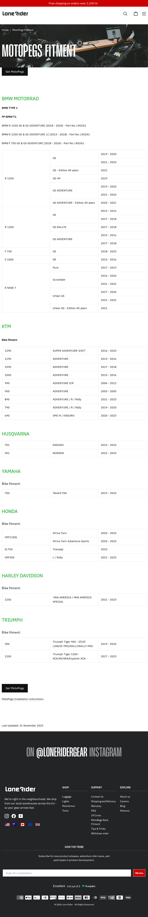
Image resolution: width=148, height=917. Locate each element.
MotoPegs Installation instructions (22, 699)
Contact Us (97, 796)
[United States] (7, 824)
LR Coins (96, 815)
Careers (124, 801)
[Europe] (30, 824)
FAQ (93, 810)
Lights (65, 801)
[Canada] (22, 824)
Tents (65, 810)
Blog (122, 806)
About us (125, 796)
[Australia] (15, 824)
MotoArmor (68, 806)
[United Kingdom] (38, 824)
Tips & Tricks (98, 828)
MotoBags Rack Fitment (99, 822)
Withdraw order (100, 833)
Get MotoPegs (15, 71)
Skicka (139, 873)
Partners (125, 810)
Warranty (96, 806)
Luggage (66, 796)
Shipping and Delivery (103, 801)
